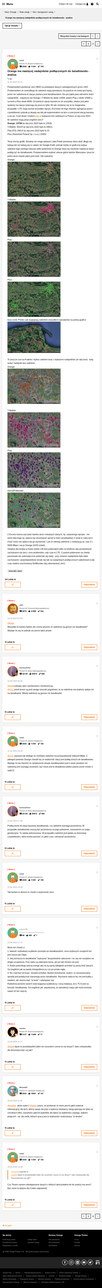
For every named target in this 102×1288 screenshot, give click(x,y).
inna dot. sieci (15, 571)
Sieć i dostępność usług (43, 12)
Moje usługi (24, 12)
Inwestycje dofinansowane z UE (52, 1282)
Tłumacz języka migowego (35, 1276)
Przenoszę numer (9, 1239)
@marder (11, 1105)
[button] (97, 59)
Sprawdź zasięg (33, 1242)
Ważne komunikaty (9, 1279)
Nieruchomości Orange (11, 1282)
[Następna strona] (97, 43)
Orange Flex (7, 1273)
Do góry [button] (8, 1225)
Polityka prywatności (62, 1279)
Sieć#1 (17, 1273)
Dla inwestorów (54, 1242)
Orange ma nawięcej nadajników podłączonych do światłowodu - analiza (48, 73)
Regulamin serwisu (27, 1279)
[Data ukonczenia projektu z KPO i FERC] (97, 36)
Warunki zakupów (44, 1279)
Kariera (77, 1245)
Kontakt (77, 1242)
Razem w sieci (50, 1273)
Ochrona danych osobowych (83, 1279)
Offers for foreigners (30, 1282)
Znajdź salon (32, 1239)
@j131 (10, 689)
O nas (76, 1239)
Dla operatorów (54, 1239)
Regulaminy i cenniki (10, 1245)
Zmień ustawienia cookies (68, 1273)
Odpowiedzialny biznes (32, 1273)
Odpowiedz (89, 584)
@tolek (10, 623)
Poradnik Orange (65, 1276)
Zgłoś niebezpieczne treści (12, 1276)
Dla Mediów (53, 1245)
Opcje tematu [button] (11, 26)
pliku (37, 116)
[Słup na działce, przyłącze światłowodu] (92, 36)
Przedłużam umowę (10, 1242)
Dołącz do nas (66, 4)
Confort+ (52, 1276)
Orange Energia (81, 1276)
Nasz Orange (10, 12)
